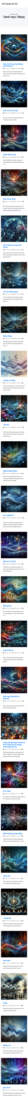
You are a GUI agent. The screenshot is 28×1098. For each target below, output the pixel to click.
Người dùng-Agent (10, 471)
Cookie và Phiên (9, 380)
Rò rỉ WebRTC (8, 515)
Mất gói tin (7, 606)
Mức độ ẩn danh (9, 199)
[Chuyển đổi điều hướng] (24, 3)
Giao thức (6, 961)
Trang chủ (12, 14)
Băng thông (7, 336)
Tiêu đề (6, 425)
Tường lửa (7, 918)
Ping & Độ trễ (8, 650)
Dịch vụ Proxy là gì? (10, 110)
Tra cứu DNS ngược (10, 292)
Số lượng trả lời (10, 3)
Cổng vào (6, 876)
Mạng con (7, 1045)
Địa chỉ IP (6, 1088)
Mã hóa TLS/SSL (9, 561)
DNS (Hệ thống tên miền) (12, 834)
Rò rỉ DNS (7, 791)
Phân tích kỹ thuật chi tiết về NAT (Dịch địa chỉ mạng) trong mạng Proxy (14, 745)
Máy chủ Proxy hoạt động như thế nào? (13, 65)
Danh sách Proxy (9, 155)
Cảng (5, 1003)
